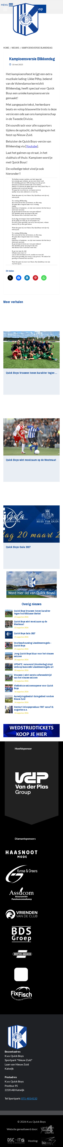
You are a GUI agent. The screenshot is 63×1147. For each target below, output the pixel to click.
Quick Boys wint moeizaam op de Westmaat (31, 460)
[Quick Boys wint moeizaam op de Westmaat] (31, 437)
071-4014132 (29, 1098)
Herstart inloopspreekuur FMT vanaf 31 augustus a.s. (33, 708)
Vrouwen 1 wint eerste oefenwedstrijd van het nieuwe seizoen (33, 676)
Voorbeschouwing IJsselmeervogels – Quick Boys (32, 644)
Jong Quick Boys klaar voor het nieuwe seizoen (34, 655)
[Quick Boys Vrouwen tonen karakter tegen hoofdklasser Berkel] (31, 349)
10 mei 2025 (17, 64)
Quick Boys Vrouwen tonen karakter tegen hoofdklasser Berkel (32, 612)
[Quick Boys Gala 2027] (31, 524)
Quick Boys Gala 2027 (18, 547)
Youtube (31, 146)
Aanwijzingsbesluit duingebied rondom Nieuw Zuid (34, 697)
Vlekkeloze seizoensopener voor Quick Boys (33, 687)
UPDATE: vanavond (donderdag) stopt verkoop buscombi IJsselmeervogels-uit (33, 665)
